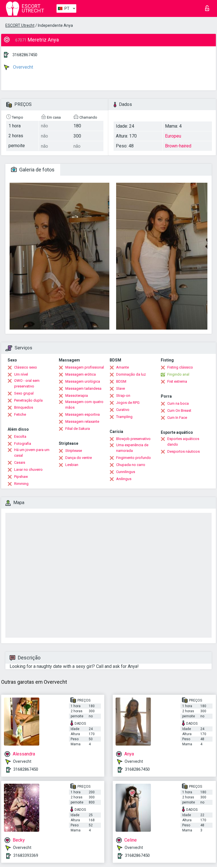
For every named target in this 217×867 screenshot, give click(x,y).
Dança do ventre (78, 458)
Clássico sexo (25, 367)
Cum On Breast (179, 410)
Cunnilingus (125, 472)
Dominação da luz (131, 374)
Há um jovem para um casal (31, 453)
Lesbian (71, 465)
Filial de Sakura (77, 428)
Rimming (21, 484)
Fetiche (20, 414)
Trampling (124, 417)
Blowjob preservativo (133, 439)
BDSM (121, 381)
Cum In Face (177, 417)
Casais (19, 462)
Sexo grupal (24, 393)
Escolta (20, 436)
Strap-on (123, 395)
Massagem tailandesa (83, 388)
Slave (120, 388)
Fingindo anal (178, 374)
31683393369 (25, 855)
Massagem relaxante (82, 421)
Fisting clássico (180, 367)
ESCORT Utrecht (19, 25)
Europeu (173, 136)
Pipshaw (21, 476)
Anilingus (123, 479)
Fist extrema (177, 381)
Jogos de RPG (128, 402)
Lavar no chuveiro (28, 469)
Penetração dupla (28, 400)
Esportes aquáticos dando (183, 441)
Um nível (21, 374)
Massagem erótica (80, 374)
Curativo (122, 410)
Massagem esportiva (82, 414)
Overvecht (22, 67)
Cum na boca (178, 403)
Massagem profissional (84, 367)
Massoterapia (76, 395)
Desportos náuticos (183, 451)
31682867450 (24, 54)
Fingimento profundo (133, 458)
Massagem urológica (82, 381)
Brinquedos (23, 407)
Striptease (73, 450)
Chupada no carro (130, 465)
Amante (122, 367)
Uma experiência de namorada (132, 448)
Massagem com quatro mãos (84, 404)
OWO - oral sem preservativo (27, 383)
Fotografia (22, 443)
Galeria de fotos (36, 170)
